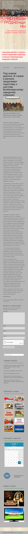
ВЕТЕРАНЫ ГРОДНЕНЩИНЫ (15, 22)
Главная (4, 1)
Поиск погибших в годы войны (13, 2)
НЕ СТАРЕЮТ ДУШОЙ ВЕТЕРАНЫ (14, 9)
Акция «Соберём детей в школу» (12, 373)
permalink (7, 301)
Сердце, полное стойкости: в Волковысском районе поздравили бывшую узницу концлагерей (14, 367)
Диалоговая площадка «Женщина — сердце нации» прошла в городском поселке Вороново (14, 381)
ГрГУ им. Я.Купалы (18, 532)
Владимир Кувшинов (20, 67)
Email (4, 331)
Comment (5, 311)
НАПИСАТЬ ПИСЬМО (10, 13)
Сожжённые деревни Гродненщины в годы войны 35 (12, 12)
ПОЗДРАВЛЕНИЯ (10, 7)
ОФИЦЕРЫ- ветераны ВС (12, 4)
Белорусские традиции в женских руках (13, 370)
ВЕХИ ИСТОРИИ (10, 1)
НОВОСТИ (16, 299)
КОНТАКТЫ (17, 13)
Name (4, 326)
